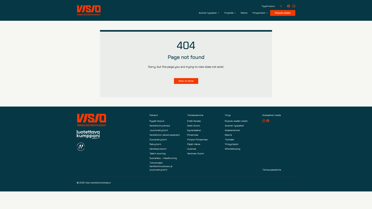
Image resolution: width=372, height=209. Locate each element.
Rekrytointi (155, 144)
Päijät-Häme (193, 144)
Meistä (228, 134)
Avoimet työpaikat (234, 125)
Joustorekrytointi (159, 130)
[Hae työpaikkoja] (281, 6)
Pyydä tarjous (268, 6)
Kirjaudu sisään (283, 12)
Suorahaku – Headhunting (163, 158)
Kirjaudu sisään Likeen (236, 120)
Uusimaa (191, 148)
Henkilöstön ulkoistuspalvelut (165, 134)
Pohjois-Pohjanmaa (197, 139)
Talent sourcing (158, 153)
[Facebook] (288, 6)
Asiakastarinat (232, 130)
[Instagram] (293, 6)
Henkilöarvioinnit (158, 148)
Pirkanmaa (192, 134)
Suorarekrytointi (158, 139)
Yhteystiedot (232, 144)
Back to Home (186, 80)
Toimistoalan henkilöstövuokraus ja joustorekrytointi (161, 166)
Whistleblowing (232, 148)
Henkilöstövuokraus (160, 125)
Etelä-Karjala (194, 120)
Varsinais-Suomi (195, 153)
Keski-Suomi (193, 125)
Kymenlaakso (194, 130)
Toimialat (229, 139)
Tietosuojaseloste (271, 169)
